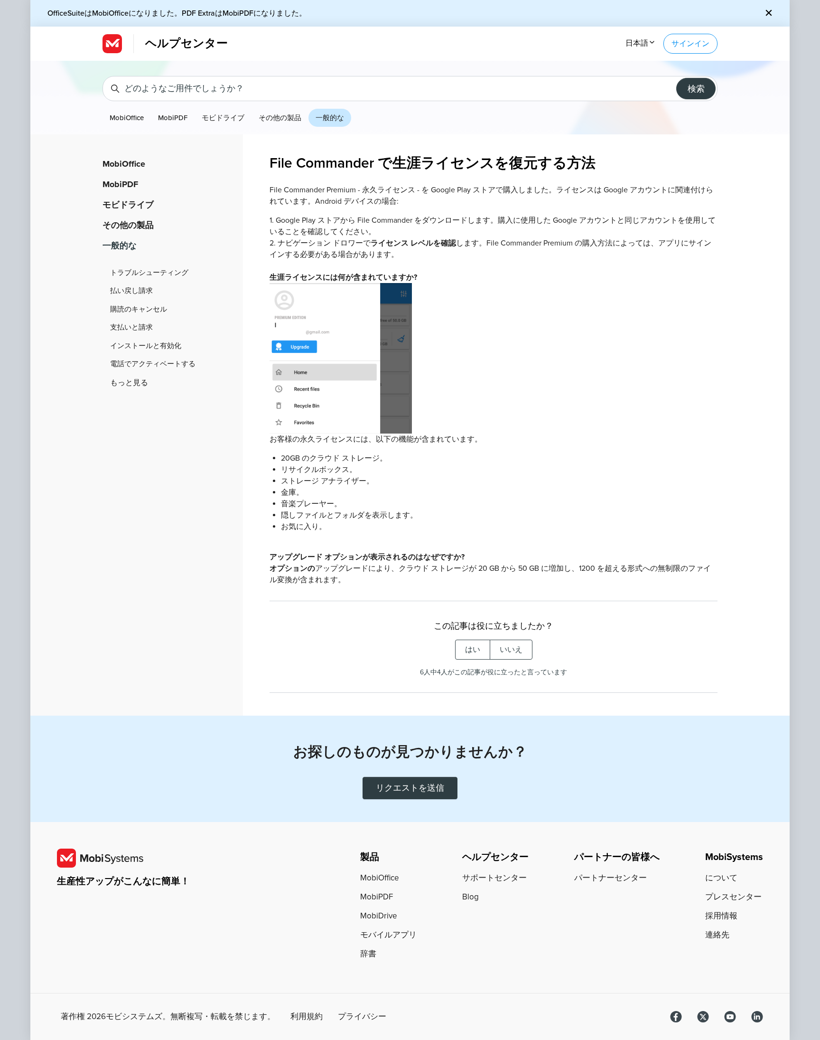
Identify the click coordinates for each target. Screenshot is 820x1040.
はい (472, 649)
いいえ (511, 649)
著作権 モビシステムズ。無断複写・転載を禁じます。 (168, 1016)
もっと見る (129, 383)
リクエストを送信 (410, 788)
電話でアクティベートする (153, 363)
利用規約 (306, 1016)
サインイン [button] (690, 43)
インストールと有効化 (145, 345)
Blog (470, 897)
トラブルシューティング (149, 272)
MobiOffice (127, 117)
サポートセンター (494, 878)
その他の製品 (280, 117)
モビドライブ (223, 117)
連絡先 (717, 935)
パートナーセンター (610, 878)
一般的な (330, 117)
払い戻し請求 (131, 290)
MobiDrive (378, 916)
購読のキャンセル (138, 309)
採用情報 (721, 916)
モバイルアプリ (388, 935)
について (721, 878)
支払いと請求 (131, 327)
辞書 (368, 954)
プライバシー (362, 1016)
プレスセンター (733, 897)
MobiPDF (172, 117)
